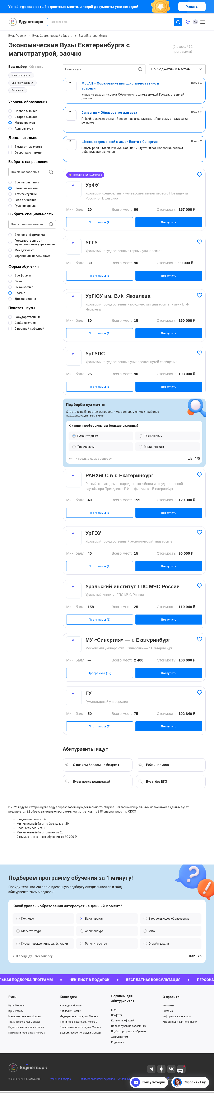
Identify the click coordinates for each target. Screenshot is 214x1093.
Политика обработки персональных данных (104, 1079)
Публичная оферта (60, 1079)
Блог (114, 1009)
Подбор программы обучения (128, 1031)
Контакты (168, 1005)
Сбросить (36, 66)
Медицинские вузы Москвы (24, 1016)
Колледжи (68, 997)
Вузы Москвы (16, 1005)
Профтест (116, 1015)
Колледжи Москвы (71, 1005)
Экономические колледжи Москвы (80, 1032)
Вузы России (17, 35)
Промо (195, 82)
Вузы (12, 997)
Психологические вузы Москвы (26, 1032)
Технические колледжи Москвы (78, 1021)
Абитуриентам (119, 1036)
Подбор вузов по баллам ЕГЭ (128, 1026)
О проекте (171, 997)
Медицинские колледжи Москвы (79, 1016)
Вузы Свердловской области (52, 35)
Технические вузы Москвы (24, 1021)
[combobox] (113, 21)
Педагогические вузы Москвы (26, 1027)
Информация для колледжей (180, 1021)
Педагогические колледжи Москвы (80, 1027)
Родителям (117, 1042)
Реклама (168, 1011)
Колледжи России (70, 1011)
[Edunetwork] (26, 22)
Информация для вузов (177, 1016)
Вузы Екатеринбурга (93, 35)
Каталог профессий (122, 1020)
